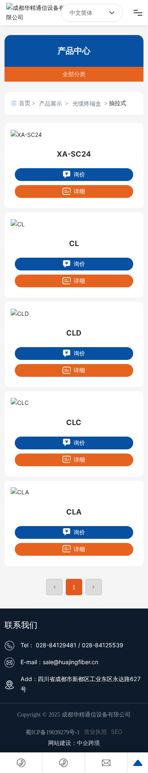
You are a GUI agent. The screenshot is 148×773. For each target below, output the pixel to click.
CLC (73, 422)
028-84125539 (102, 644)
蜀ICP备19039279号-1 (52, 732)
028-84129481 (56, 644)
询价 (78, 174)
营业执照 (95, 731)
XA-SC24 (74, 154)
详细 (78, 191)
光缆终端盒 (86, 103)
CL (74, 243)
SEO (117, 731)
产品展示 (50, 103)
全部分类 (74, 74)
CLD (73, 333)
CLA (73, 512)
